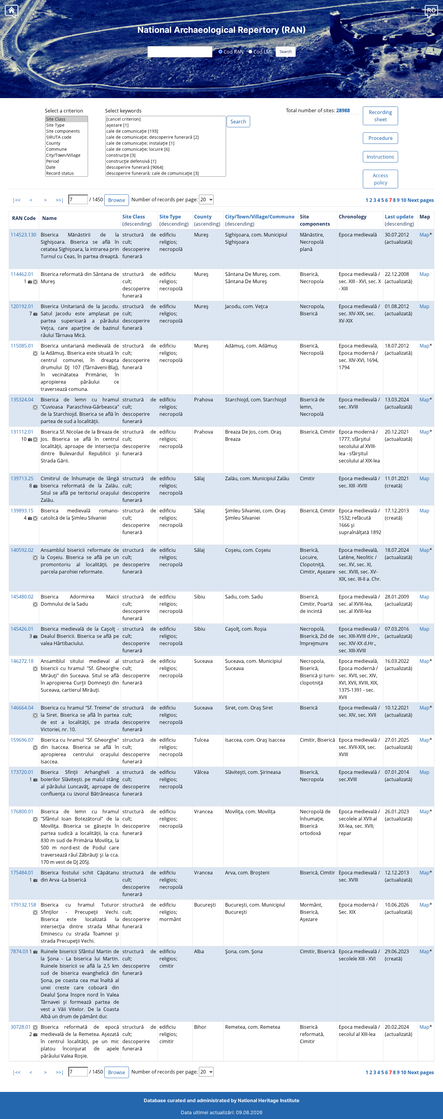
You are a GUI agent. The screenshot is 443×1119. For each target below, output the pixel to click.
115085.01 (22, 345)
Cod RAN (232, 51)
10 (403, 200)
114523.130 (23, 234)
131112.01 (22, 431)
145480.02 (22, 596)
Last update (399, 216)
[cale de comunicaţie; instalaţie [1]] (166, 143)
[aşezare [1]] (166, 125)
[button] (431, 11)
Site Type (170, 216)
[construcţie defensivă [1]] (166, 161)
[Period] (67, 161)
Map (424, 234)
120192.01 (22, 306)
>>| (60, 200)
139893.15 (22, 510)
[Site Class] (67, 119)
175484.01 (22, 872)
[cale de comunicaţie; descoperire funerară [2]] (166, 137)
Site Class (133, 216)
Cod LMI (262, 51)
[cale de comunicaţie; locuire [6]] (166, 149)
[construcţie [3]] (166, 155)
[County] (67, 143)
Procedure (381, 138)
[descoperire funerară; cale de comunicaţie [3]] (166, 173)
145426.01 (22, 629)
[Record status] (67, 173)
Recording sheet (380, 116)
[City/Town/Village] (67, 155)
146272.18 (22, 661)
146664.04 (22, 707)
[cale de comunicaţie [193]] (166, 131)
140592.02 (22, 550)
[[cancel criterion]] (166, 119)
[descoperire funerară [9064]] (166, 167)
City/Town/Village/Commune (259, 216)
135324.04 (22, 399)
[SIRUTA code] (67, 137)
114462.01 (22, 274)
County (203, 216)
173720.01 (22, 772)
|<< (16, 200)
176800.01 (22, 811)
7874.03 (19, 951)
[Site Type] (67, 125)
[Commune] (67, 149)
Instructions (380, 156)
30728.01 (21, 1027)
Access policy (380, 179)
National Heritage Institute (269, 1100)
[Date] (67, 167)
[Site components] (67, 131)
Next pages (420, 200)
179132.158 (23, 904)
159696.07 (22, 740)
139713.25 (22, 478)
